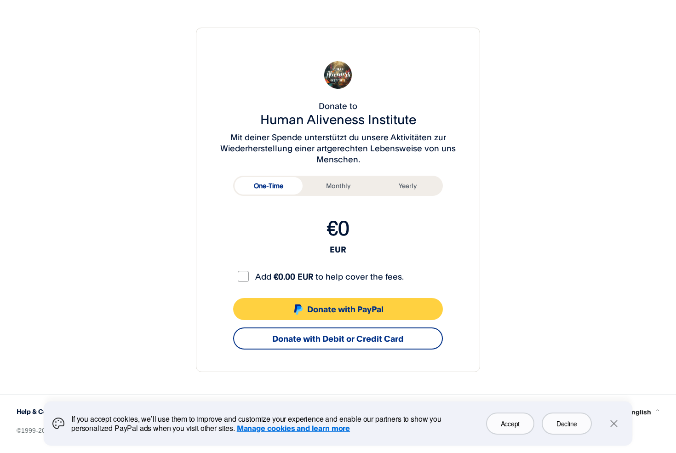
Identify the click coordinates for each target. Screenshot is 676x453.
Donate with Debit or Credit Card (338, 338)
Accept (510, 423)
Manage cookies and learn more (293, 428)
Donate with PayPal (345, 309)
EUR (338, 249)
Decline (566, 423)
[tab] (269, 186)
